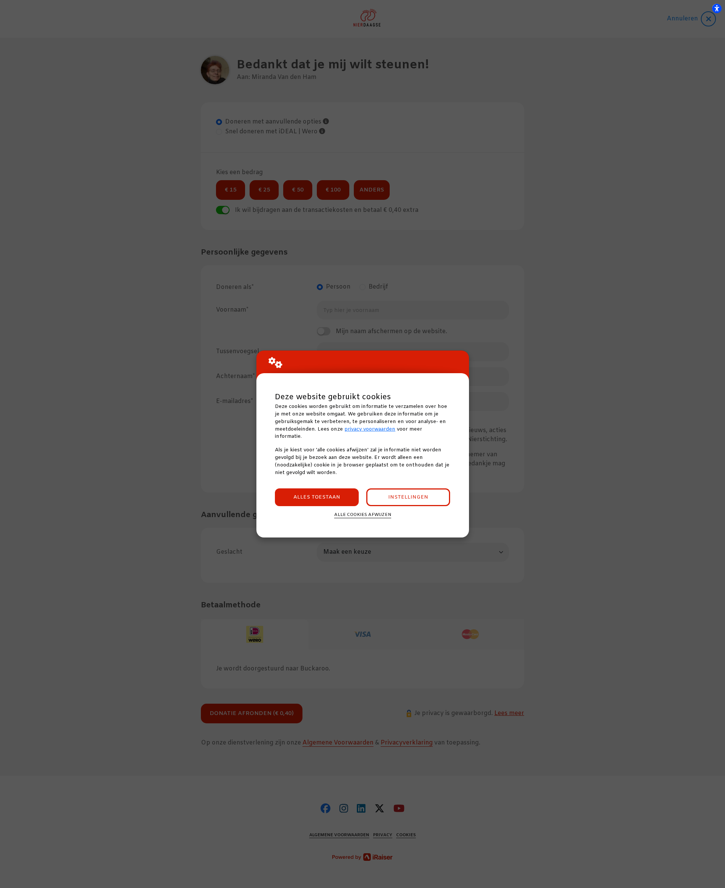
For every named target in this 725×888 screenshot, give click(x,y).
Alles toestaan (316, 497)
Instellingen (408, 497)
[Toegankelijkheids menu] (716, 8)
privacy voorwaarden (369, 429)
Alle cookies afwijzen (362, 515)
